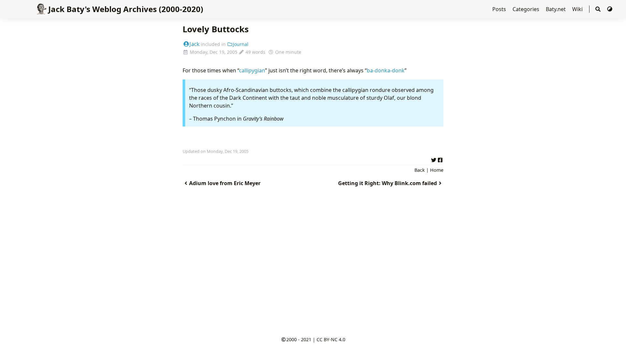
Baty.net (556, 9)
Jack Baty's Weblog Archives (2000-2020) (125, 9)
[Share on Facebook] (440, 159)
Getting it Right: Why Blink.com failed (387, 183)
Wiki (578, 9)
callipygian (252, 70)
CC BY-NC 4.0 (331, 339)
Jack (194, 44)
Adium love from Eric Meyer (225, 183)
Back (419, 170)
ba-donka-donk (386, 70)
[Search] (598, 9)
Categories (527, 9)
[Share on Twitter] (433, 159)
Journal (240, 44)
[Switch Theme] (609, 9)
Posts (499, 9)
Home (436, 170)
